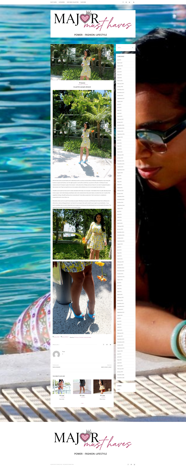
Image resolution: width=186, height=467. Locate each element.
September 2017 (120, 98)
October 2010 (120, 345)
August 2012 (120, 279)
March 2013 (119, 259)
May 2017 (119, 110)
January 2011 (120, 336)
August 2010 (120, 351)
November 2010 (120, 342)
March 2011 (119, 330)
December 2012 (120, 267)
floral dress (102, 399)
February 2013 (120, 261)
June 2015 (119, 178)
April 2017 (119, 113)
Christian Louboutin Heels (85, 337)
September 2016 (120, 134)
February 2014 (120, 226)
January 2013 (120, 264)
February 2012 (120, 297)
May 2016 (119, 146)
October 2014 (120, 202)
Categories (62, 2)
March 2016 (119, 152)
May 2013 (119, 253)
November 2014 (120, 199)
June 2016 (119, 143)
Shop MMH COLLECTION (72, 2)
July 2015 (119, 175)
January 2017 (120, 122)
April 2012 (119, 291)
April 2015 (119, 184)
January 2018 (120, 86)
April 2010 (119, 362)
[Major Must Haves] (93, 24)
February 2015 (120, 190)
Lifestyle (85, 84)
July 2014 (119, 211)
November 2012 (120, 270)
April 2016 (119, 149)
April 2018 (119, 77)
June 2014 (119, 214)
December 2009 (120, 374)
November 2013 (120, 235)
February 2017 (120, 119)
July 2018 (119, 68)
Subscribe (83, 2)
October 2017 (120, 95)
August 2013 (120, 244)
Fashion (80, 84)
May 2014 (119, 217)
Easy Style (61, 399)
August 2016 (120, 137)
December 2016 (120, 125)
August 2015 (120, 172)
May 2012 (119, 288)
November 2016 (120, 128)
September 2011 (120, 312)
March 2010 (119, 365)
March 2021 (119, 62)
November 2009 (120, 377)
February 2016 (120, 155)
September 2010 (120, 348)
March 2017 (119, 116)
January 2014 (120, 229)
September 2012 (120, 276)
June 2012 (119, 285)
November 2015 (120, 163)
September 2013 (120, 241)
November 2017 (120, 92)
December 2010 (120, 339)
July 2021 (119, 59)
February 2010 (120, 368)
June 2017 (119, 107)
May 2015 (119, 181)
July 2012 (119, 282)
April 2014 (119, 220)
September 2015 (120, 169)
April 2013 (119, 256)
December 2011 (120, 303)
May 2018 (119, 74)
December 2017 (120, 89)
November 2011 (120, 306)
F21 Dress (76, 337)
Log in (118, 389)
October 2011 (120, 309)
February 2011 (120, 333)
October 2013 (120, 238)
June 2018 (119, 71)
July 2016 (119, 140)
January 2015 (120, 193)
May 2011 (119, 324)
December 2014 (120, 196)
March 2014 (119, 223)
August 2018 (120, 65)
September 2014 (120, 205)
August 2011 (120, 315)
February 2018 (120, 83)
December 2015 (120, 160)
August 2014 (120, 208)
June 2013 (119, 250)
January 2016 (120, 158)
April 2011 (119, 327)
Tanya (63, 351)
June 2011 (119, 321)
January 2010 (120, 371)
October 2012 (120, 273)
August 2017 (120, 101)
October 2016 (120, 131)
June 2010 (119, 357)
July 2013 (119, 247)
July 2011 (119, 318)
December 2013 (120, 232)
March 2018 (119, 80)
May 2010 (119, 360)
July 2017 (119, 104)
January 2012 (120, 300)
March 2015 (119, 187)
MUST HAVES (53, 2)
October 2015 (120, 166)
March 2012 (119, 294)
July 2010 (119, 354)
